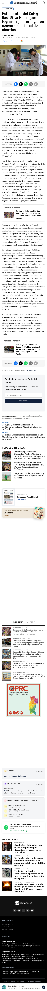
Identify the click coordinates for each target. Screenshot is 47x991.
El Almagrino (6, 944)
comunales (7, 418)
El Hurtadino (26, 956)
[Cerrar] (43, 987)
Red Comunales (9, 35)
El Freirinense (15, 948)
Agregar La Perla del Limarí (12, 41)
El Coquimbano (26, 954)
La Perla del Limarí (18, 958)
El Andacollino (15, 956)
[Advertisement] (23, 543)
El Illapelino (25, 960)
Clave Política (23, 972)
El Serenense (15, 954)
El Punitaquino (30, 958)
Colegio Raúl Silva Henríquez (31, 416)
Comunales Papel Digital (10, 972)
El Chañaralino (16, 944)
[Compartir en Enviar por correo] (31, 84)
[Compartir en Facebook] (16, 84)
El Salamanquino (36, 960)
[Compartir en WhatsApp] (26, 84)
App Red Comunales (23, 974)
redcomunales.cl (7, 924)
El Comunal (5, 954)
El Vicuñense (37, 954)
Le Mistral (33, 972)
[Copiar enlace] (36, 84)
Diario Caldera (27, 944)
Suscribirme (23, 401)
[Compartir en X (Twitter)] (21, 84)
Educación (18, 418)
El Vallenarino (35, 946)
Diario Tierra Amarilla (16, 946)
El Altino (27, 946)
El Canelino (16, 960)
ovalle (27, 418)
